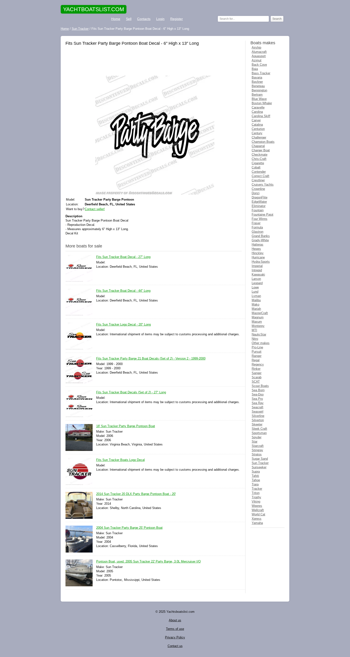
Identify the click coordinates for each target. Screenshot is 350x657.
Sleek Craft (259, 428)
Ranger (256, 356)
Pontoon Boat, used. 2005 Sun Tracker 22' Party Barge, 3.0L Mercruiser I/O (148, 561)
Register (176, 19)
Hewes (256, 249)
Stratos (257, 454)
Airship (256, 47)
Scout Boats (260, 386)
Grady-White (260, 240)
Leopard (257, 283)
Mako (255, 304)
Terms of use (175, 629)
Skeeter (257, 424)
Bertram (257, 94)
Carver (256, 120)
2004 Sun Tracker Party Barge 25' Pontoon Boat (129, 527)
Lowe (255, 287)
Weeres (257, 506)
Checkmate (259, 154)
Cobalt (256, 167)
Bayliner (257, 82)
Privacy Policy (175, 637)
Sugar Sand (260, 458)
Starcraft (258, 446)
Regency (258, 364)
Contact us (175, 646)
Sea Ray (258, 403)
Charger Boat (261, 150)
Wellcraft (258, 510)
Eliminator (258, 206)
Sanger (256, 373)
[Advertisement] (153, 61)
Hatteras (257, 244)
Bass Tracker (261, 73)
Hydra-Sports (261, 261)
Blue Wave (259, 99)
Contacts (143, 19)
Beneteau (258, 86)
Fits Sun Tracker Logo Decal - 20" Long (123, 324)
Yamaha (257, 523)
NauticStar (259, 334)
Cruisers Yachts (263, 184)
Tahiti (255, 476)
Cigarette (258, 163)
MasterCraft (260, 313)
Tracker (257, 488)
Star (254, 441)
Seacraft (257, 407)
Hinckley (258, 253)
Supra (256, 471)
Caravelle (258, 107)
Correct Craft (260, 176)
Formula (257, 227)
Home (115, 19)
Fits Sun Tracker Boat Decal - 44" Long (123, 290)
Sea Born (258, 390)
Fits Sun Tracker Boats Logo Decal (120, 460)
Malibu (256, 300)
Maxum (257, 321)
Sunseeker (259, 467)
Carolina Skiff (261, 116)
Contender (259, 171)
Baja (255, 69)
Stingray (257, 450)
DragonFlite (259, 197)
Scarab (256, 377)
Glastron (257, 231)
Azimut (256, 60)
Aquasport (259, 56)
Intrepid (257, 270)
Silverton (258, 420)
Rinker (256, 368)
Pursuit (256, 351)
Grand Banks (261, 236)
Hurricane (258, 257)
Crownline (258, 189)
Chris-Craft (259, 159)
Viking (256, 501)
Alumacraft (259, 52)
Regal (256, 360)
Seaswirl (257, 411)
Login (160, 19)
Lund (255, 291)
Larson (256, 279)
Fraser (256, 223)
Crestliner (258, 180)
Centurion (258, 129)
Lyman (256, 296)
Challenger (259, 137)
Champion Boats (263, 141)
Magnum (258, 317)
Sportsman (259, 433)
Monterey (258, 326)
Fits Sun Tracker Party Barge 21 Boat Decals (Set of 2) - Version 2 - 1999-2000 (150, 358)
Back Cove (259, 64)
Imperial (257, 266)
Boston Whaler (262, 103)
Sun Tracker (260, 463)
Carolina (257, 112)
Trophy (256, 497)
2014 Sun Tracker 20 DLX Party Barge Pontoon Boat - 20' (136, 494)
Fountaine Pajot (262, 214)
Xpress (256, 518)
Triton (256, 493)
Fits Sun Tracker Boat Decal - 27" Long (123, 257)
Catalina (257, 124)
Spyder (256, 437)
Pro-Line (257, 347)
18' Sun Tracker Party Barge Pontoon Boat (125, 426)
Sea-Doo (258, 394)
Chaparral (258, 146)
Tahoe (256, 480)
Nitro (255, 339)
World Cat (258, 514)
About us (175, 620)
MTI (254, 330)
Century (257, 133)
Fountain (258, 210)
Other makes (261, 343)
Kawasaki (258, 274)
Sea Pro (257, 398)
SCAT (256, 381)
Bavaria (257, 77)
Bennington (259, 90)
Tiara (255, 484)
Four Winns (259, 219)
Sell (128, 19)
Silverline (258, 416)
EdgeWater (259, 201)
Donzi (256, 193)
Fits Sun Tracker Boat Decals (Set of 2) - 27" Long (131, 392)
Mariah (256, 309)
